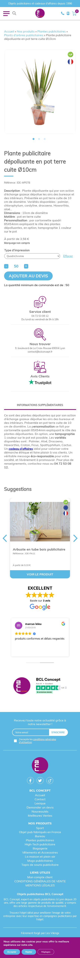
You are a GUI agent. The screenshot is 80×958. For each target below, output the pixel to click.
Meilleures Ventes (40, 815)
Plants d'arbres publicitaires (23, 35)
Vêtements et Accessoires (40, 852)
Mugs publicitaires (40, 860)
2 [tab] (39, 139)
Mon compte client (40, 877)
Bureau (40, 836)
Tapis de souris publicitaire (40, 865)
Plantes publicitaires (51, 31)
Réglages (45, 951)
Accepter (11, 951)
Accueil (9, 31)
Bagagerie (40, 848)
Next (75, 479)
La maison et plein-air (40, 856)
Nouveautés (40, 811)
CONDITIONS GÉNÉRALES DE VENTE (40, 881)
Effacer (68, 256)
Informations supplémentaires (40, 405)
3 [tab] (45, 139)
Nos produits (26, 31)
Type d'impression (17, 250)
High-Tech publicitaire (40, 844)
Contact (40, 799)
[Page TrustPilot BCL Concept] (40, 686)
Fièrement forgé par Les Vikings (40, 933)
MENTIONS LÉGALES (40, 885)
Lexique (40, 803)
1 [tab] (33, 139)
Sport (40, 828)
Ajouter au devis (28, 276)
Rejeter (28, 951)
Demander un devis (40, 807)
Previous (4, 479)
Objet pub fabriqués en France (40, 832)
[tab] (40, 405)
